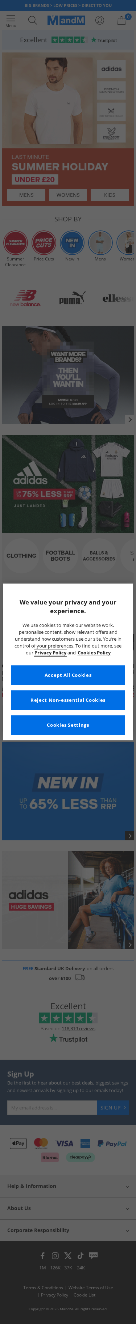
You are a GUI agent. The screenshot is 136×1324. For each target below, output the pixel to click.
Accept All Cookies (68, 675)
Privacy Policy (50, 653)
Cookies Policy (94, 653)
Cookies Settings (68, 725)
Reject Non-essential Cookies (68, 700)
